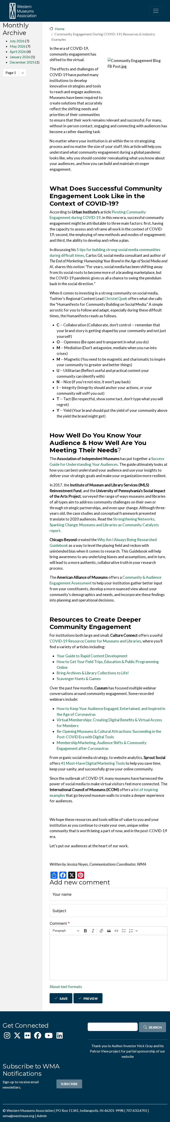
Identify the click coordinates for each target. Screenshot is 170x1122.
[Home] (23, 11)
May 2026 (17, 46)
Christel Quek (115, 298)
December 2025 (22, 62)
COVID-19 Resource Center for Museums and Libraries (95, 641)
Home (59, 29)
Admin (42, 1116)
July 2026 (17, 41)
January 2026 (20, 57)
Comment (58, 923)
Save (64, 998)
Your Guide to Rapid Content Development (92, 656)
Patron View (99, 1051)
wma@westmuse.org (18, 1116)
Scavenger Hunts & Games (79, 678)
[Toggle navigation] (156, 10)
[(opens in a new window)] (7, 1037)
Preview (90, 998)
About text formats (66, 986)
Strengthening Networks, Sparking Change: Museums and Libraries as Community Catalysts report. (104, 525)
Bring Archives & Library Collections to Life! (93, 673)
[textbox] (108, 957)
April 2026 (18, 51)
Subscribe (69, 1084)
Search (155, 1027)
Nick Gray (145, 1046)
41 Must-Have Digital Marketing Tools (93, 763)
